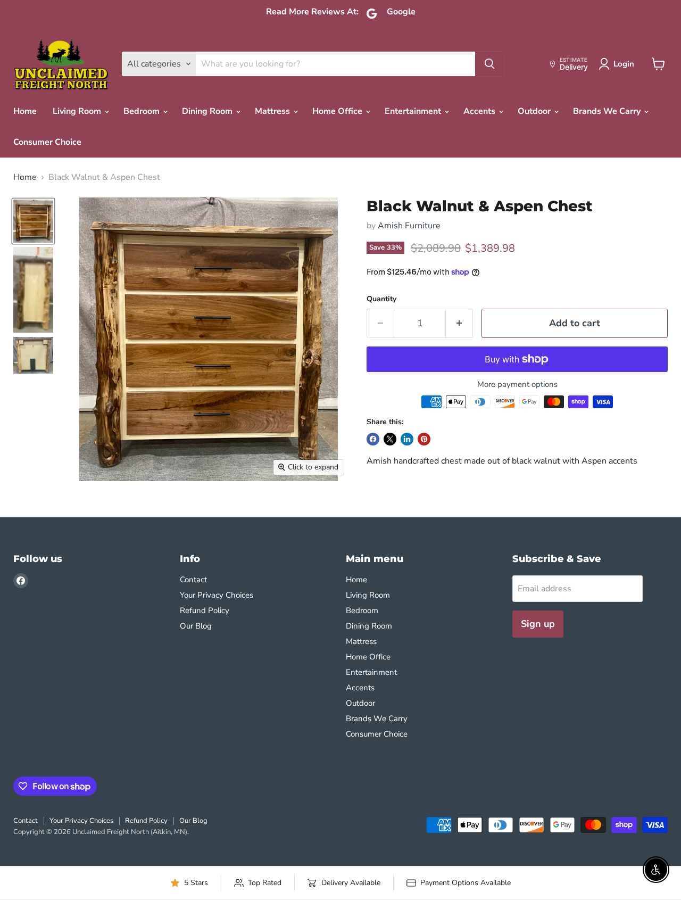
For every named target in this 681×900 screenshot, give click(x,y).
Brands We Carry (608, 111)
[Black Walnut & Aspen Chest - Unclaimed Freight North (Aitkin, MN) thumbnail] (33, 221)
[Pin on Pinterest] (424, 439)
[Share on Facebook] (373, 439)
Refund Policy (204, 610)
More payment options (517, 384)
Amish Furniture (409, 226)
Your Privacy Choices (216, 595)
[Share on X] (390, 439)
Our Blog (196, 626)
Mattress (273, 111)
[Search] (489, 64)
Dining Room (208, 111)
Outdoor (535, 111)
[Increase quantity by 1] (459, 323)
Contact (193, 579)
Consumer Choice (47, 142)
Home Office (338, 111)
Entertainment (414, 111)
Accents (480, 111)
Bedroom (142, 111)
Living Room (78, 111)
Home (25, 111)
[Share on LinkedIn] (407, 439)
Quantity (381, 299)
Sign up (538, 623)
